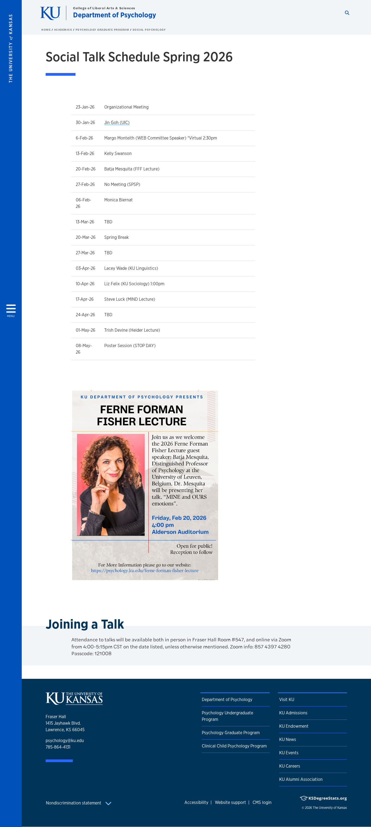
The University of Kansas (330, 808)
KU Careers (289, 766)
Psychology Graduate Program (103, 29)
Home (46, 29)
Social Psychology (149, 29)
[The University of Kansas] (74, 702)
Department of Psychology (114, 15)
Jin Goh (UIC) (117, 122)
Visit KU (286, 699)
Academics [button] (63, 29)
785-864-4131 (58, 747)
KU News (287, 739)
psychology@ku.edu (65, 740)
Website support (230, 802)
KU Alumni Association (301, 779)
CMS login (262, 802)
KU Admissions (293, 713)
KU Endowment (294, 726)
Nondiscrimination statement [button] (74, 803)
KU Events (288, 753)
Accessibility (196, 802)
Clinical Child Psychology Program (234, 746)
